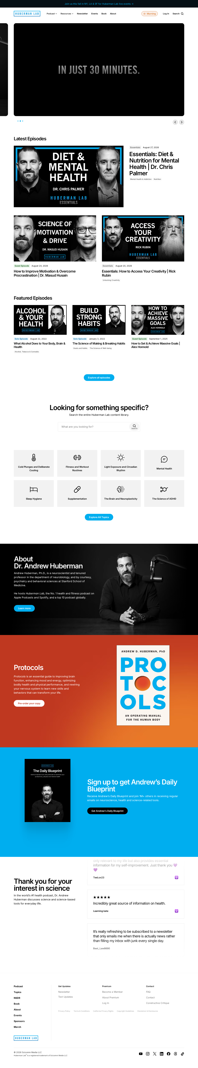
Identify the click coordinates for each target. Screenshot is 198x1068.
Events (94, 13)
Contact (150, 997)
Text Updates (65, 997)
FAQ (148, 991)
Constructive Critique (157, 1003)
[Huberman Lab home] (27, 14)
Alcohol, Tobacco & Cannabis (27, 352)
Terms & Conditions (82, 1011)
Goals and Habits (80, 348)
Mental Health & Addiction (140, 179)
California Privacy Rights (103, 1011)
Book (104, 13)
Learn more (24, 608)
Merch (17, 1026)
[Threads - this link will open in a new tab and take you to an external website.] (175, 1054)
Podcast (18, 986)
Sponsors (19, 1021)
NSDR (17, 997)
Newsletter (82, 13)
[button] (52, 13)
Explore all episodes (99, 377)
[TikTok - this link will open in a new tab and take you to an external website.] (182, 1054)
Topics (17, 992)
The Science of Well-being (101, 348)
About (113, 13)
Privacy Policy (64, 1011)
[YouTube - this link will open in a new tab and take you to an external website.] (140, 1054)
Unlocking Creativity (111, 280)
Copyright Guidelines (125, 1011)
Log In (166, 13)
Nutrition (157, 179)
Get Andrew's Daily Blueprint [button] (107, 810)
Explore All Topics (99, 517)
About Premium (110, 997)
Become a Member (112, 991)
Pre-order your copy (29, 703)
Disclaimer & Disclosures (147, 1011)
